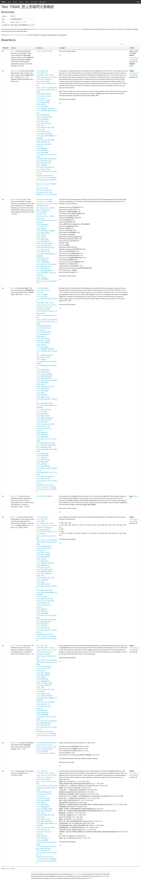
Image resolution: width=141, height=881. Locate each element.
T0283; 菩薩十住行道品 (43, 338)
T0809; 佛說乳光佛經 (42, 462)
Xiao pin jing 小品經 (42, 188)
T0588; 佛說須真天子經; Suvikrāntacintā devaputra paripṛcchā (43, 144)
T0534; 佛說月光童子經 (43, 416)
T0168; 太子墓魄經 (41, 294)
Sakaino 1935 (15, 743)
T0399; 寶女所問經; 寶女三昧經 (45, 127)
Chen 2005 (14, 199)
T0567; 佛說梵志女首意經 (43, 420)
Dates (27, 2)
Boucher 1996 (22, 22)
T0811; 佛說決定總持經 (43, 466)
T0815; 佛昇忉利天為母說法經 (45, 167)
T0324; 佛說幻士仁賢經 (43, 357)
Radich (104, 876)
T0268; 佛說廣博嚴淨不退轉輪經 (45, 231)
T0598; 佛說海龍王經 (42, 150)
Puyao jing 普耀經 (41, 212)
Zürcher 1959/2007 (16, 645)
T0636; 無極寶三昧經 (42, 453)
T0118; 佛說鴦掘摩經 (42, 288)
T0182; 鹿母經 (40, 521)
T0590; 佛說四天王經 (42, 258)
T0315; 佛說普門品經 (42, 106)
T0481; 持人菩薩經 (41, 412)
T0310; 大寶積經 (41, 237)
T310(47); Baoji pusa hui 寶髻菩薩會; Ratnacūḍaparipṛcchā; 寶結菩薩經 (46, 180)
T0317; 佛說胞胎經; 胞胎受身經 (45, 108)
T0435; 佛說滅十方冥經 (43, 131)
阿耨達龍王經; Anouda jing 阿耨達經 (46, 194)
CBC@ (3, 2)
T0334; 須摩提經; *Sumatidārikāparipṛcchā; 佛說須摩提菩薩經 (46, 361)
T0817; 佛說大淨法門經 (43, 169)
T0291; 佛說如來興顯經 (43, 102)
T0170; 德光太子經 (41, 73)
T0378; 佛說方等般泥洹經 (43, 123)
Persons (15, 2)
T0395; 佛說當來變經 (42, 382)
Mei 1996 (14, 288)
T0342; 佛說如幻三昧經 (43, 372)
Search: (122, 44)
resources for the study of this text (16, 35)
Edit (60, 55)
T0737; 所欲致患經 (41, 458)
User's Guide (34, 2)
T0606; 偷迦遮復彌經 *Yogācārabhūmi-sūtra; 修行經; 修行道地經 (46, 155)
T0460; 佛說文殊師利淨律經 (44, 134)
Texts (9, 2)
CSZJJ (13, 771)
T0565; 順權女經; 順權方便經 (44, 418)
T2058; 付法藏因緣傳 (42, 279)
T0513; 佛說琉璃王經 (42, 414)
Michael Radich (77, 874)
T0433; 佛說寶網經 (41, 395)
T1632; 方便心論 (41, 277)
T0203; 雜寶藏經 (41, 229)
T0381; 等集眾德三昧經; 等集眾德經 (46, 380)
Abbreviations (42, 2)
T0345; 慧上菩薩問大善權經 (44, 51)
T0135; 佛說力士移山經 (43, 290)
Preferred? (6, 48)
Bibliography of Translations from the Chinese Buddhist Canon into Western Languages (55, 29)
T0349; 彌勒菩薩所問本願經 (44, 376)
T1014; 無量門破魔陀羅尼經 (44, 270)
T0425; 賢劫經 (40, 129)
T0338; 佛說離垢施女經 (43, 115)
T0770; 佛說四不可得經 (43, 460)
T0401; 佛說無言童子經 (43, 388)
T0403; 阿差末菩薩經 (42, 391)
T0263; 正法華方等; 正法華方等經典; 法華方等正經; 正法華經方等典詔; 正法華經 (46, 90)
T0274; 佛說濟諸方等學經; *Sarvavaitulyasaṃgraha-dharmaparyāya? (43, 334)
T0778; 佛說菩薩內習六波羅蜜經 (45, 753)
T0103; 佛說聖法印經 (42, 71)
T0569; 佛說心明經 (41, 422)
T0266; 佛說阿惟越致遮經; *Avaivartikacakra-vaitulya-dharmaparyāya (44, 96)
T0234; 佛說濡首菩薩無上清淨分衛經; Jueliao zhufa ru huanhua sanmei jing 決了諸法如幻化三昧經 (46, 745)
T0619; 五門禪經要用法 (43, 262)
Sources (21, 2)
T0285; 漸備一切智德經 (43, 100)
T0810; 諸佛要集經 (41, 165)
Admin (138, 2)
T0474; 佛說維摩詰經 (42, 751)
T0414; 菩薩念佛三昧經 (43, 250)
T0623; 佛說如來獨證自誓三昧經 (45, 443)
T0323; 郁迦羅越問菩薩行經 (44, 355)
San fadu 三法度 (41, 214)
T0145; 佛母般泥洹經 (42, 224)
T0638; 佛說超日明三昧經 (43, 163)
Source (13, 48)
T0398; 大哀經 (40, 125)
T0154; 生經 (39, 292)
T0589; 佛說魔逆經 (41, 148)
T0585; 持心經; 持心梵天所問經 (45, 140)
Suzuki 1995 (14, 517)
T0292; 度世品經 (41, 104)
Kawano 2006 (30, 25)
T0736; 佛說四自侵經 (42, 455)
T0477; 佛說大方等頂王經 (43, 409)
